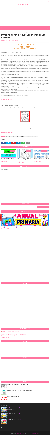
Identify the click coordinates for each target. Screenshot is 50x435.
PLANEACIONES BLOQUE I (6, 132)
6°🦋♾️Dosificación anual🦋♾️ (9, 227)
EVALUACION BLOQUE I (6, 134)
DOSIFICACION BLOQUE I (6, 131)
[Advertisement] (25, 16)
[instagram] (46, 1)
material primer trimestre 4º (9, 32)
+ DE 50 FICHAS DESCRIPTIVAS (13, 396)
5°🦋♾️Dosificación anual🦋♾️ (13, 413)
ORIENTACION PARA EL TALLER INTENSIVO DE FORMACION (13, 333)
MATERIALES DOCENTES (7, 99)
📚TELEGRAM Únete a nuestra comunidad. (10, 331)
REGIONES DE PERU (5, 337)
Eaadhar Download (20, 433)
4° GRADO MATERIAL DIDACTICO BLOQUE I (28, 125)
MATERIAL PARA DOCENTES (8, 101)
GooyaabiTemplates (35, 433)
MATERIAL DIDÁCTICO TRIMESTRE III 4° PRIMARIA (8, 159)
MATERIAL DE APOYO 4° (10, 136)
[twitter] (43, 1)
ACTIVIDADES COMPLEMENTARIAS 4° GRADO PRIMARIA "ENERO (41, 159)
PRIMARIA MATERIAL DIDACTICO (9, 98)
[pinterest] (48, 1)
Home (2, 1)
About (6, 1)
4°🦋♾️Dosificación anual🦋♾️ (14, 419)
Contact (11, 1)
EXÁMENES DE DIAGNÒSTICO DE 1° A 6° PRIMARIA (17, 384)
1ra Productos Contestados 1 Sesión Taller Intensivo (12, 335)
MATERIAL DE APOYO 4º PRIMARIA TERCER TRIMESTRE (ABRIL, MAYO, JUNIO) (24, 160)
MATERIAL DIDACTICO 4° (20, 136)
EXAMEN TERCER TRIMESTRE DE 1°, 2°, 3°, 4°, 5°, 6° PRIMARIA (19, 390)
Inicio (2, 32)
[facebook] (41, 1)
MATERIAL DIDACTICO (25, 4)
